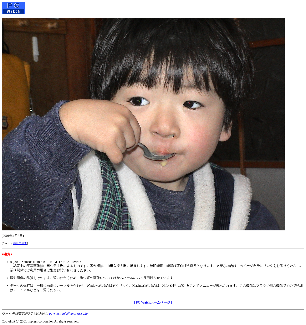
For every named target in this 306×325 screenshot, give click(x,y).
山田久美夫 (20, 243)
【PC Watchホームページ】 (153, 302)
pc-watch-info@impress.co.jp (68, 313)
